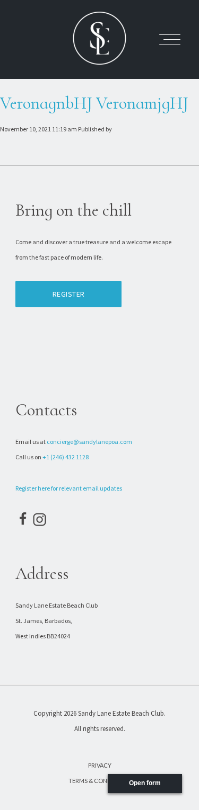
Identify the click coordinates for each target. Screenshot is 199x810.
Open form (145, 783)
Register (69, 294)
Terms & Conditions (99, 780)
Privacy (99, 765)
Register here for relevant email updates (68, 488)
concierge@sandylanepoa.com (89, 442)
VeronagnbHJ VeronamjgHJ (94, 103)
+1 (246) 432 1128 (65, 457)
